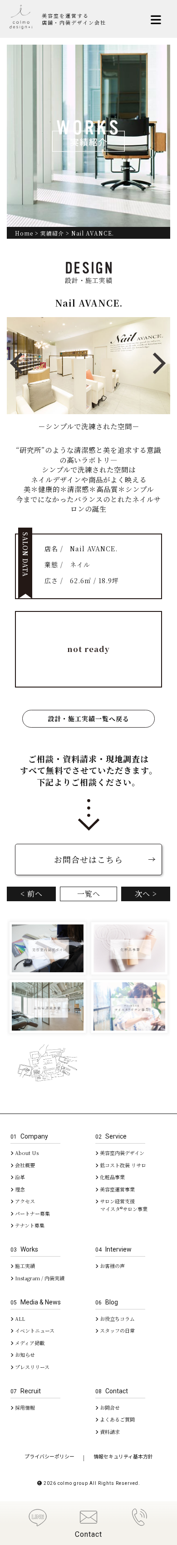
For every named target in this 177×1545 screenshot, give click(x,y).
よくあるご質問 (116, 1419)
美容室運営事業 (116, 1189)
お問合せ (109, 1407)
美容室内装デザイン (121, 1152)
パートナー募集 (32, 1213)
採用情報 (24, 1407)
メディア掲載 (29, 1342)
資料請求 (109, 1431)
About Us (26, 1152)
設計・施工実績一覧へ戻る (88, 718)
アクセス (24, 1201)
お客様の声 (111, 1265)
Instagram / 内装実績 (39, 1278)
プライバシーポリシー (49, 1456)
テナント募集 (29, 1225)
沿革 (19, 1177)
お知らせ (24, 1354)
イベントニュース (34, 1330)
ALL (19, 1318)
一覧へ (88, 893)
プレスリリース (31, 1366)
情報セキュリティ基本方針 (123, 1456)
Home (24, 233)
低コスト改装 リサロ (122, 1165)
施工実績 (24, 1265)
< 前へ (31, 893)
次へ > (146, 893)
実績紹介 (52, 233)
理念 (19, 1189)
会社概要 (24, 1165)
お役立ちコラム (116, 1318)
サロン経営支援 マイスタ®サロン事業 (121, 1204)
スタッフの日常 (116, 1330)
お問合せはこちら (88, 859)
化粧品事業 (111, 1177)
